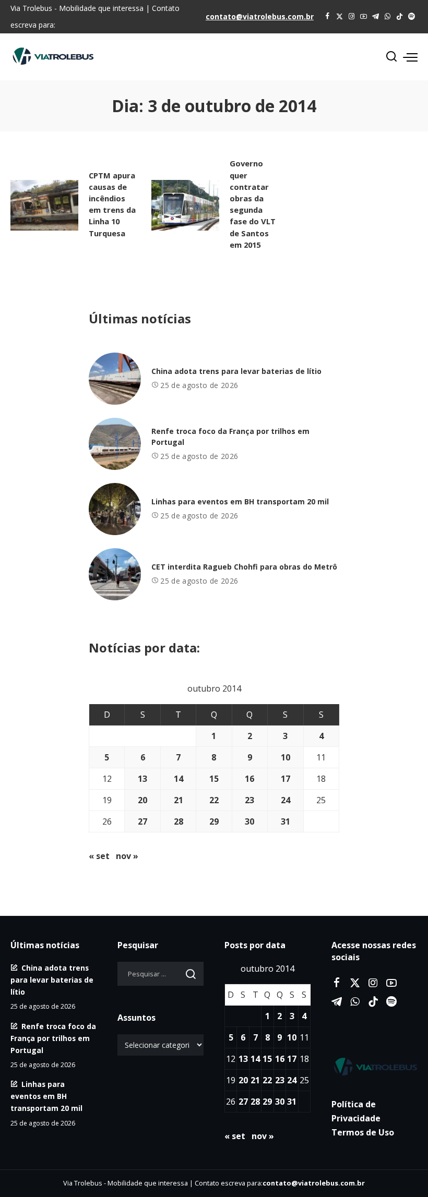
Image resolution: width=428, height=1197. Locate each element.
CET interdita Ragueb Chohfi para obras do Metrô (244, 567)
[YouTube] (364, 16)
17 (285, 778)
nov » (127, 856)
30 (249, 821)
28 (178, 821)
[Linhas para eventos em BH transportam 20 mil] (115, 509)
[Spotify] (412, 16)
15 (214, 778)
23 (249, 800)
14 (178, 778)
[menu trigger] (410, 56)
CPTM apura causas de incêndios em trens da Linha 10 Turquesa (112, 204)
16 (249, 778)
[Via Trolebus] (374, 1066)
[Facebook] (328, 16)
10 (285, 757)
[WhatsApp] (388, 16)
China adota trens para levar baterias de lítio (236, 371)
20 (142, 800)
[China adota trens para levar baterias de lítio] (115, 379)
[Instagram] (352, 16)
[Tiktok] (400, 16)
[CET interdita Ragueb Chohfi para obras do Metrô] (115, 574)
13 (142, 778)
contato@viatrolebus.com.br (260, 16)
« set (99, 856)
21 (178, 800)
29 (214, 821)
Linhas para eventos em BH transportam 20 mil (240, 501)
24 (285, 800)
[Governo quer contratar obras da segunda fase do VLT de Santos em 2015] (185, 205)
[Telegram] (376, 16)
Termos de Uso (362, 1132)
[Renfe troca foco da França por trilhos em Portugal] (115, 444)
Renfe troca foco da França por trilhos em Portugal (53, 1038)
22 (214, 800)
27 (142, 821)
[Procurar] (391, 56)
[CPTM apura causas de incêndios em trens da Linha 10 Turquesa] (44, 205)
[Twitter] (340, 16)
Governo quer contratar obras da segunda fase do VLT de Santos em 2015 (253, 203)
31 (285, 821)
